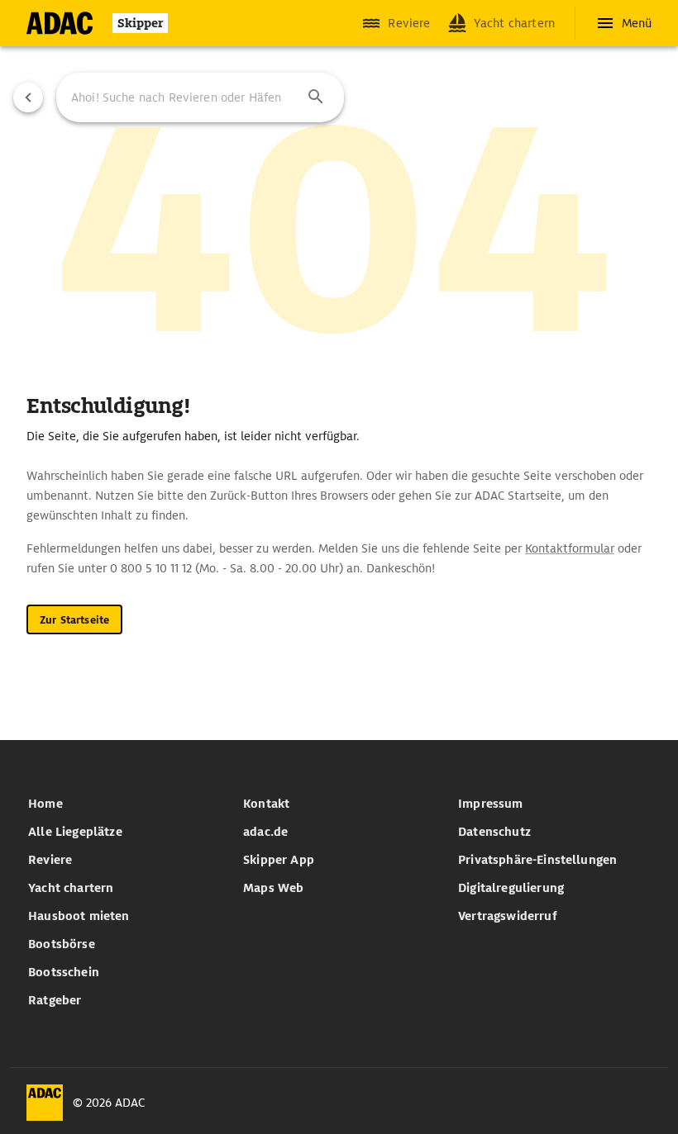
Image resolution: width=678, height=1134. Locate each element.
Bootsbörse (61, 944)
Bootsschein (63, 972)
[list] (124, 902)
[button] (316, 97)
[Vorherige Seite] (28, 97)
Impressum (490, 803)
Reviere (50, 859)
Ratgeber (54, 1000)
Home (45, 803)
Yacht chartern (70, 887)
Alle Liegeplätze (75, 831)
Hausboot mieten (78, 916)
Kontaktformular (569, 548)
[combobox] (200, 97)
